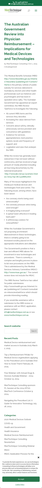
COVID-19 (8, 423)
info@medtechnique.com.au (16, 312)
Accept (21, 479)
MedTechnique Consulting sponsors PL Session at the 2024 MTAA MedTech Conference (19, 388)
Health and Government (14, 427)
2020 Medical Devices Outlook (17, 419)
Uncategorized (11, 67)
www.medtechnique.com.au (16, 315)
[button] (38, 457)
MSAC (7, 450)
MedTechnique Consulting (17, 64)
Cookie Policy (19, 484)
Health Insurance (11, 431)
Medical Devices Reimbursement (18, 435)
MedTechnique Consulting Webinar (19, 446)
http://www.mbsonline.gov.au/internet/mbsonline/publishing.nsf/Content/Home (21, 82)
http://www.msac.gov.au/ (15, 272)
